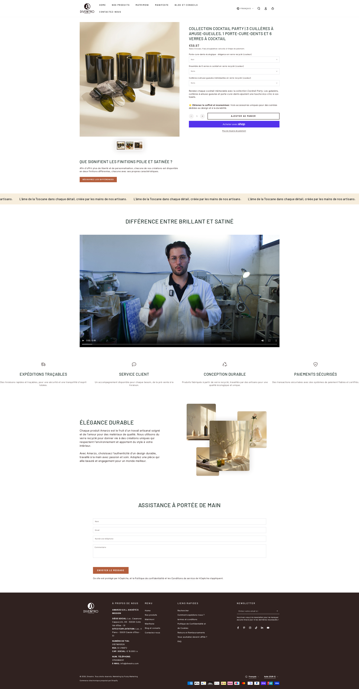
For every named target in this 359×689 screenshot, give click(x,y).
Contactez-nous (152, 632)
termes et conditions (187, 619)
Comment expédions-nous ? (191, 615)
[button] (258, 9)
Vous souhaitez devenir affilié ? (192, 637)
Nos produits (151, 615)
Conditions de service (183, 578)
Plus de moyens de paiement (234, 131)
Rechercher (183, 610)
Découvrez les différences (98, 179)
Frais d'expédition (210, 49)
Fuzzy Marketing (131, 676)
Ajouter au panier (243, 116)
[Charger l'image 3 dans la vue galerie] (138, 146)
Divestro (90, 676)
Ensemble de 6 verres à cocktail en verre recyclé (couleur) (216, 66)
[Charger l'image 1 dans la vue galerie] (121, 146)
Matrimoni (149, 619)
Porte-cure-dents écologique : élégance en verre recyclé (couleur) (220, 54)
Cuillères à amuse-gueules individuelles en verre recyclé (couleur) (220, 78)
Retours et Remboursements (191, 632)
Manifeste (149, 624)
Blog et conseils (152, 628)
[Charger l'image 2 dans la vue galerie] (130, 146)
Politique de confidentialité (149, 578)
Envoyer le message (110, 570)
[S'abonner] (277, 611)
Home (147, 610)
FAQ (179, 641)
